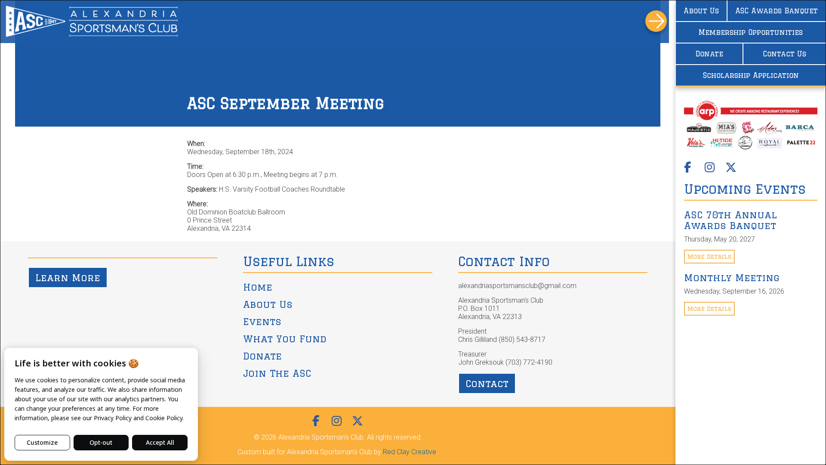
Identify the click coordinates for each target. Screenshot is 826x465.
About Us (701, 11)
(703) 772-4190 (528, 362)
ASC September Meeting (285, 103)
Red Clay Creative (409, 452)
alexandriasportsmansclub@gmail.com (517, 286)
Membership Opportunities (751, 32)
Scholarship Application (751, 75)
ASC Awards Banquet (776, 11)
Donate (709, 54)
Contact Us (784, 54)
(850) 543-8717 (522, 339)
